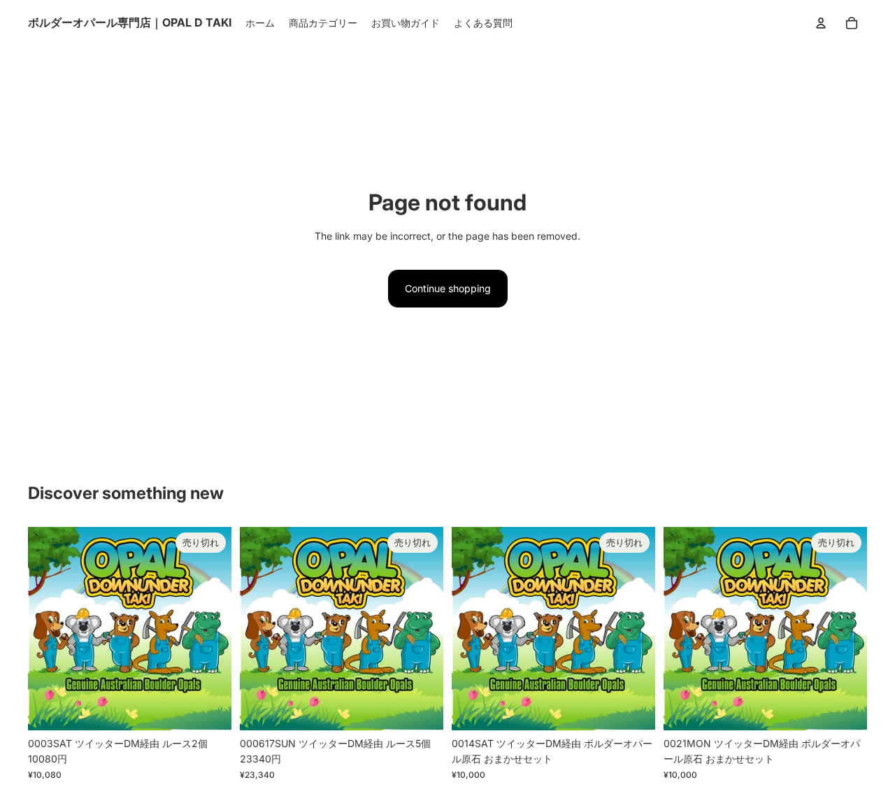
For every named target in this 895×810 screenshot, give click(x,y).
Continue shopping (448, 288)
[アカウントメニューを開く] (821, 23)
